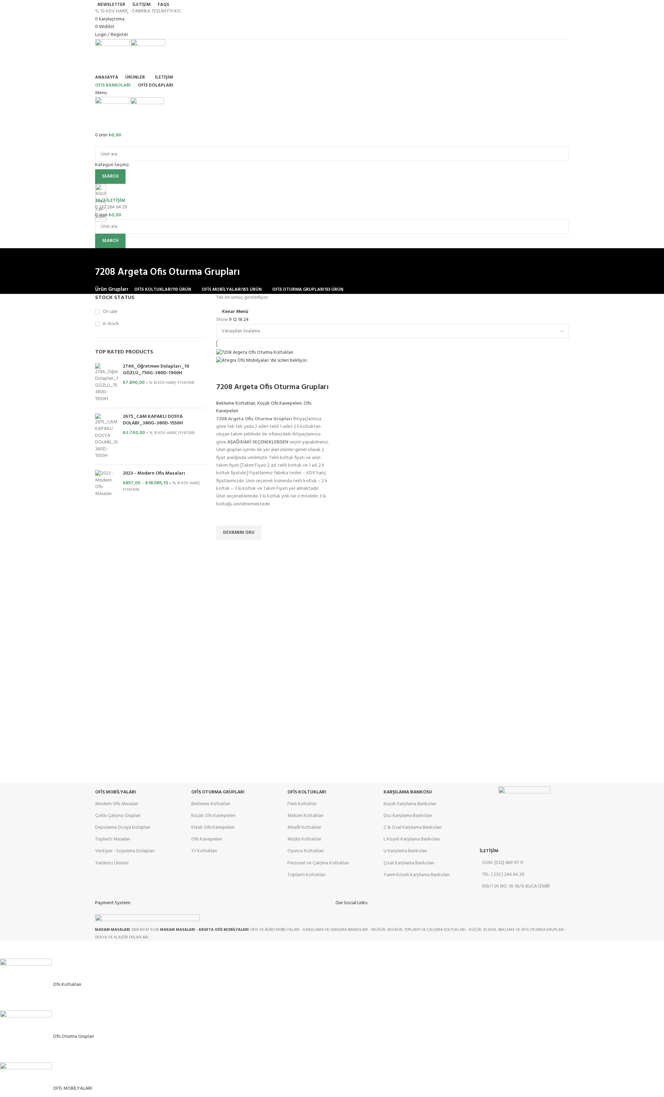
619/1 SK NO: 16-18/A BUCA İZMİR (516, 886)
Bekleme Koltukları (235, 403)
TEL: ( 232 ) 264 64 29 (503, 875)
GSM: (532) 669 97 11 (502, 863)
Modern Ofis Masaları (116, 804)
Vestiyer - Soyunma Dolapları (125, 851)
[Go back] (103, 257)
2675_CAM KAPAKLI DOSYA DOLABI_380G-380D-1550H (153, 420)
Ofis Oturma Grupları (218, 792)
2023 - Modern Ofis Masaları (154, 473)
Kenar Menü (235, 312)
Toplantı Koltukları (306, 875)
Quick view (224, 548)
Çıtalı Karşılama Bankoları (409, 863)
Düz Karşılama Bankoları (408, 816)
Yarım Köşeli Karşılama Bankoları (417, 875)
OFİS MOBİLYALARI (115, 792)
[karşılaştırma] (224, 373)
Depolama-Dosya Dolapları (122, 827)
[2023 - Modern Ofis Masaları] (106, 483)
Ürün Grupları (111, 289)
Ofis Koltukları (306, 792)
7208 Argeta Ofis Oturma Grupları (272, 387)
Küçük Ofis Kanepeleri (279, 403)
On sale (110, 311)
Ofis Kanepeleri (206, 839)
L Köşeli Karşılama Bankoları (412, 839)
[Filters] (8, 950)
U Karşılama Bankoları (405, 851)
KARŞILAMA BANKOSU (408, 792)
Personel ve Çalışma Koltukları (318, 863)
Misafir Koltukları (304, 827)
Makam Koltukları (305, 816)
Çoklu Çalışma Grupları (117, 816)
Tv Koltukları (204, 851)
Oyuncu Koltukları (305, 851)
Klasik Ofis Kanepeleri (212, 827)
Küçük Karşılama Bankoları (410, 804)
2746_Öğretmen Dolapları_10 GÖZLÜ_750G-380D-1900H (156, 370)
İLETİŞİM (489, 851)
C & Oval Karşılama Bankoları (413, 827)
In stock (111, 324)
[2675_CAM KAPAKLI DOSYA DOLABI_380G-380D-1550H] (106, 436)
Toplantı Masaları (112, 839)
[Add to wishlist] (224, 516)
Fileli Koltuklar (301, 804)
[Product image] (262, 361)
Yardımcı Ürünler (112, 863)
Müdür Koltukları (304, 839)
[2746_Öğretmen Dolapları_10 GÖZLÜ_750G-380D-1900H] (106, 383)
